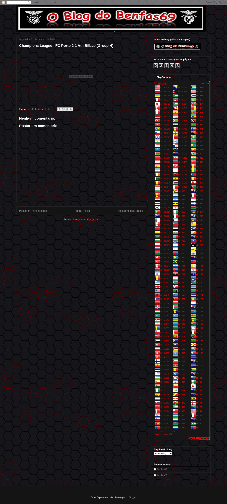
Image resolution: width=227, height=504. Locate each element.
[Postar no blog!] (61, 109)
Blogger (132, 497)
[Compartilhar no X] (65, 109)
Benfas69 (162, 469)
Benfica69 (162, 475)
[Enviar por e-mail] (58, 109)
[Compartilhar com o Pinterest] (71, 109)
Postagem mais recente (33, 210)
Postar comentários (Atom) (85, 219)
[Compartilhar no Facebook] (68, 109)
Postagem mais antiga (130, 210)
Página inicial (82, 210)
